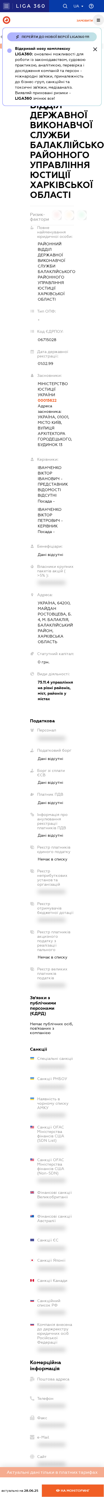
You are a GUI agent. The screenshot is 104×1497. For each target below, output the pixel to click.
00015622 (47, 400)
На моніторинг (75, 1491)
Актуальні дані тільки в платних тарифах (52, 1472)
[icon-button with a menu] (98, 19)
